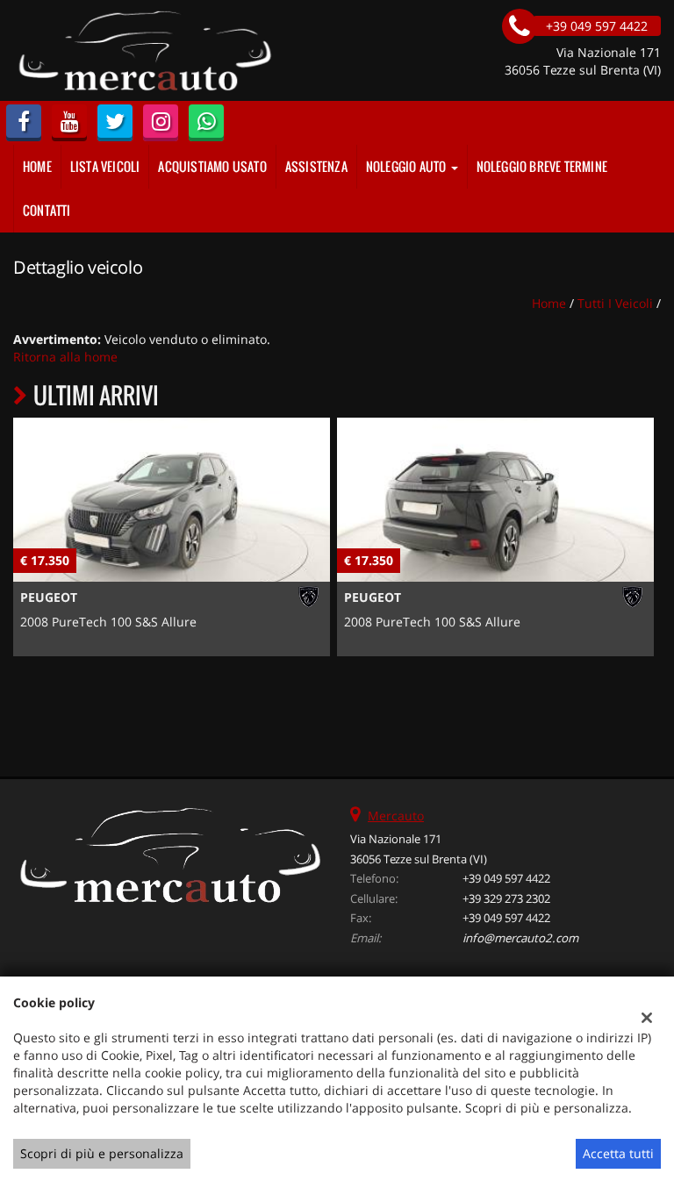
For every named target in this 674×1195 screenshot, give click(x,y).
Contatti (47, 210)
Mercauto (396, 815)
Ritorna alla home (65, 356)
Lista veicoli (105, 166)
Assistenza (316, 166)
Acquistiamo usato (212, 166)
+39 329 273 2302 (506, 898)
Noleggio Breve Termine (542, 166)
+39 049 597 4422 (506, 878)
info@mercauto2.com (520, 938)
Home (37, 166)
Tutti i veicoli (615, 303)
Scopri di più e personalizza (101, 1153)
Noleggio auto (407, 166)
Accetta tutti (618, 1153)
